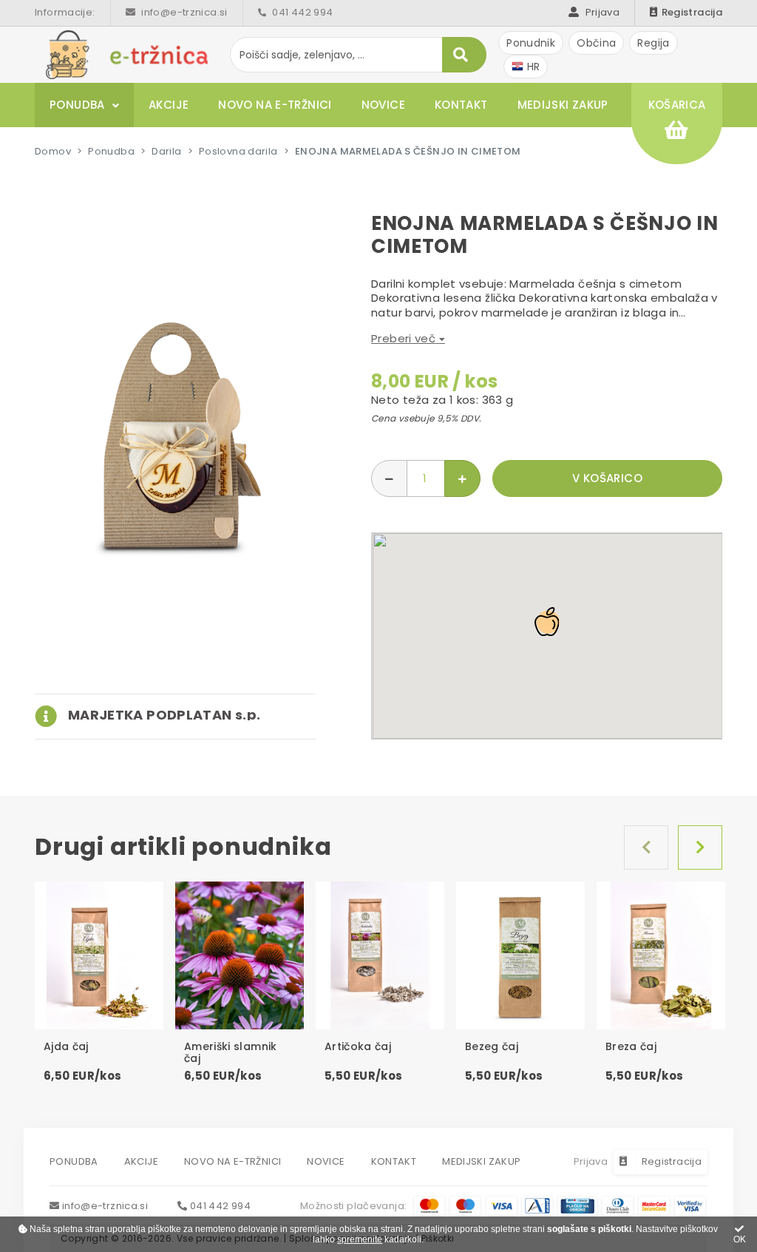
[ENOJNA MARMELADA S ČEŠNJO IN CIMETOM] (175, 435)
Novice (383, 104)
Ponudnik (530, 42)
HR (531, 66)
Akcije (169, 104)
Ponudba (77, 104)
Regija (653, 42)
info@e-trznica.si (183, 12)
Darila (166, 151)
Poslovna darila (238, 151)
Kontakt (461, 104)
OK (739, 1239)
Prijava (601, 12)
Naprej (700, 847)
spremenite (359, 1239)
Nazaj (646, 847)
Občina (596, 42)
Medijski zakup (562, 104)
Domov (53, 151)
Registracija (692, 12)
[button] (147, 715)
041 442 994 (301, 12)
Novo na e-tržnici (274, 104)
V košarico (607, 478)
